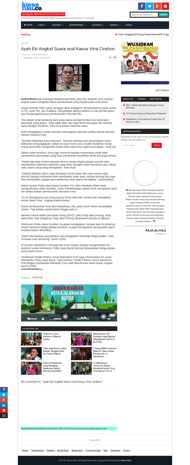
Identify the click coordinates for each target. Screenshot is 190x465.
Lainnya (114, 25)
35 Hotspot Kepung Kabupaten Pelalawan (146, 113)
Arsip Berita (156, 99)
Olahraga (97, 25)
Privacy (126, 450)
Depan (29, 25)
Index (128, 25)
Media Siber (77, 450)
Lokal (41, 25)
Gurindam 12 (160, 234)
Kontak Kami (63, 450)
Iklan (106, 450)
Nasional (57, 25)
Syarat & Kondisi (93, 450)
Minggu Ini (128, 99)
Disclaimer (116, 450)
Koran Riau (126, 460)
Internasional (76, 25)
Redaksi (50, 450)
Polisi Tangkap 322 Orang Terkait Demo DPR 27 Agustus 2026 (142, 34)
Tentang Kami (37, 450)
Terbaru (141, 99)
